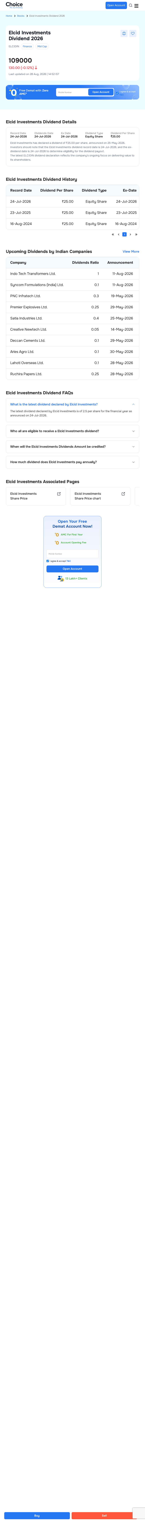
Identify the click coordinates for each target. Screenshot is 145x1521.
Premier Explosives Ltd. (29, 307)
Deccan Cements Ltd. (27, 340)
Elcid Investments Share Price (23, 496)
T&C (121, 94)
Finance (27, 46)
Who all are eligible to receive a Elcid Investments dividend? (54, 431)
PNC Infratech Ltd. (25, 296)
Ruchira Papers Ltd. (26, 374)
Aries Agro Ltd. (22, 352)
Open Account (100, 92)
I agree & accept (127, 93)
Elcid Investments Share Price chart (88, 496)
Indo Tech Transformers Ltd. (33, 274)
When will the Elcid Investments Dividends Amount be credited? (58, 447)
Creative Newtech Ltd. (28, 329)
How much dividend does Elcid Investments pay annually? (53, 462)
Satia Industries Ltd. (26, 318)
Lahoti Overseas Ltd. (27, 363)
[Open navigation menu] (136, 5)
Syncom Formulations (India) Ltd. (37, 285)
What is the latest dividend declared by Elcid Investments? (54, 404)
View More (131, 251)
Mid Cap (42, 46)
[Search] (131, 5)
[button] (123, 33)
